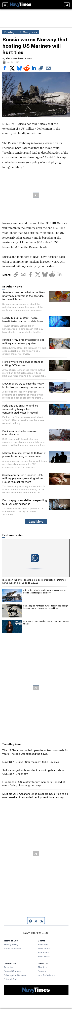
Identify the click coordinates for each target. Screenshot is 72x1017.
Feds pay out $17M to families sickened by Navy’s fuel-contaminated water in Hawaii (20, 409)
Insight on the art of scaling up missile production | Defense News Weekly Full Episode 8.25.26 (34, 581)
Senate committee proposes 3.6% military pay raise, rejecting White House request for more (22, 478)
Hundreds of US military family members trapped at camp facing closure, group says (33, 783)
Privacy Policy (11, 944)
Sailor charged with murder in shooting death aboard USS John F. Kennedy (34, 772)
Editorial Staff (10, 979)
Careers (42, 971)
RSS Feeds (43, 952)
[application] (35, 558)
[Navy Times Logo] (20, 5)
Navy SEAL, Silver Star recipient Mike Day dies (30, 762)
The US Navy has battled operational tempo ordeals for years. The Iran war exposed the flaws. (35, 752)
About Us (42, 967)
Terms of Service (12, 948)
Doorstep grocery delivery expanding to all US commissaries (24, 502)
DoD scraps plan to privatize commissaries (19, 432)
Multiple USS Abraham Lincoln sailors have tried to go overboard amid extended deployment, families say (35, 795)
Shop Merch (44, 956)
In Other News (12, 286)
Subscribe (43, 944)
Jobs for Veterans (46, 975)
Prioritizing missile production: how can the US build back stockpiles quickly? (44, 591)
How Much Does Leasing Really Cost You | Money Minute (46, 622)
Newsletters (44, 948)
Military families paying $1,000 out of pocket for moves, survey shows (24, 454)
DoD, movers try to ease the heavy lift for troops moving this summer (23, 385)
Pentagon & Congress (20, 32)
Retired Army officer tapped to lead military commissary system (23, 341)
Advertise (8, 967)
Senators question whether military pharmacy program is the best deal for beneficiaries (23, 295)
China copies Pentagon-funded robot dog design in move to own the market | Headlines (45, 607)
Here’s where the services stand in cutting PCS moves (23, 363)
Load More (36, 521)
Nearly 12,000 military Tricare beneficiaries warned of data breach (23, 319)
